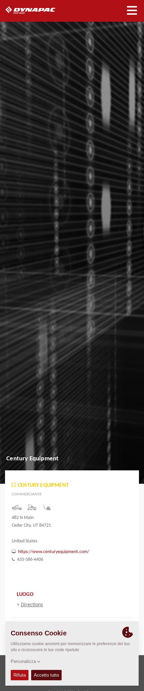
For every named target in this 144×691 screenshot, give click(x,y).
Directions (32, 605)
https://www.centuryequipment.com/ (53, 551)
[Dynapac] (38, 10)
